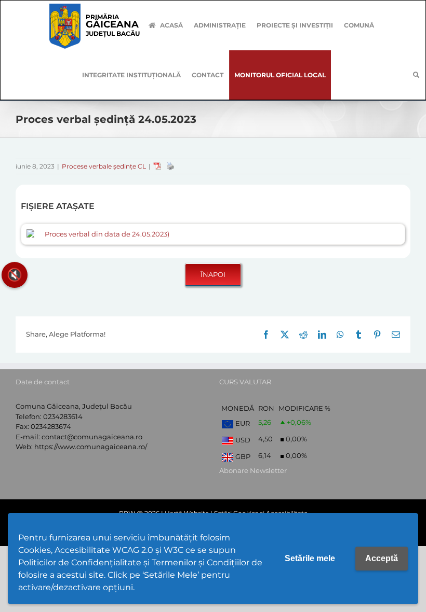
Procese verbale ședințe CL (104, 166)
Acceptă (381, 558)
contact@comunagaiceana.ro (92, 437)
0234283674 (51, 426)
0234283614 (63, 416)
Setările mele (310, 558)
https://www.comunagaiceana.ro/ (90, 446)
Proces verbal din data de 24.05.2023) (107, 234)
